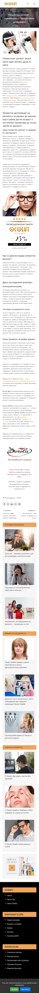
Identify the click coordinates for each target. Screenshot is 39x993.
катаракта (23, 417)
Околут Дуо (11, 899)
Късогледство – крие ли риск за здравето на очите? (28, 514)
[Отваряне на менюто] (34, 3)
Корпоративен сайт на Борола (18, 960)
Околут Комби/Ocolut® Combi (25, 381)
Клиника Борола (13, 956)
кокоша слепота (11, 95)
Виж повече (25, 989)
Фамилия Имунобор (14, 968)
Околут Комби (12, 903)
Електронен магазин (14, 952)
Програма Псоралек (14, 964)
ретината (25, 82)
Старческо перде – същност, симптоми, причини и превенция (9, 514)
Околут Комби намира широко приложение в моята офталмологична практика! (17, 664)
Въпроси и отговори (14, 924)
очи (28, 408)
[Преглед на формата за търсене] (27, 3)
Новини (9, 928)
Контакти (10, 932)
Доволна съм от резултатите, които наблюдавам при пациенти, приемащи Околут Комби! (19, 701)
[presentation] (19, 540)
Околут (9, 895)
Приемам (14, 989)
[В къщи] (6, 9)
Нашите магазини (13, 920)
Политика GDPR (13, 936)
